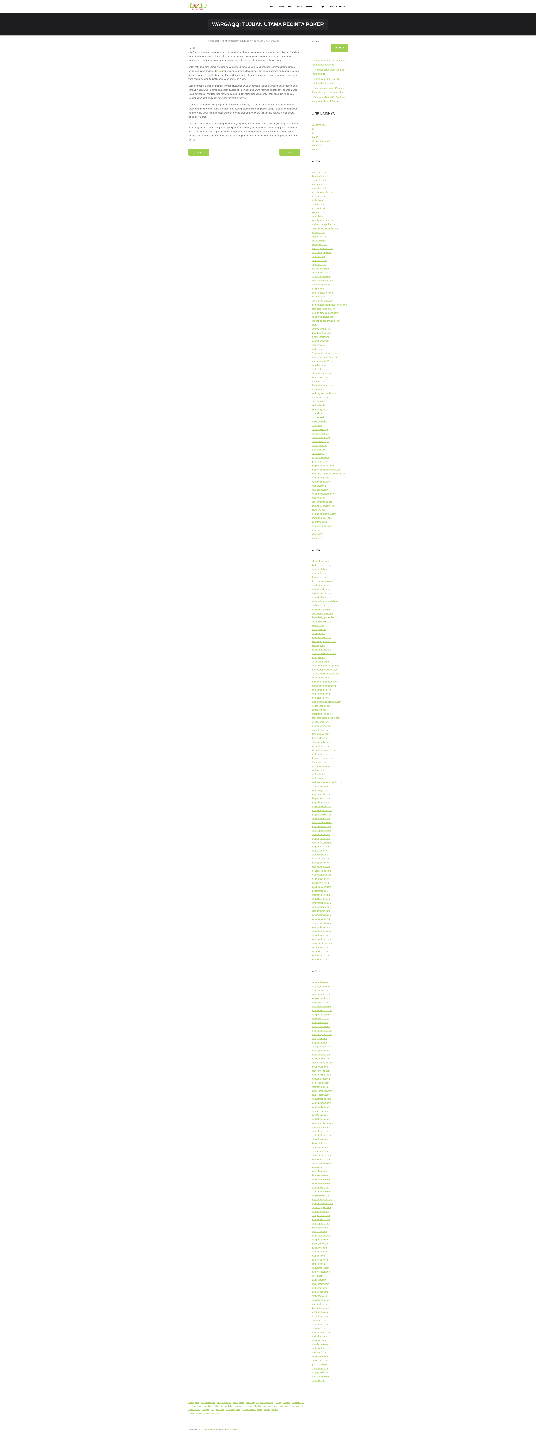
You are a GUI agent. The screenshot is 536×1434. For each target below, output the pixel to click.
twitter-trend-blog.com (322, 301)
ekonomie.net (318, 498)
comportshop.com (320, 478)
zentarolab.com (319, 1360)
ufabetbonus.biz (319, 522)
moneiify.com (318, 645)
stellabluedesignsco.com (324, 750)
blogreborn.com (319, 236)
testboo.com (318, 389)
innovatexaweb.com (321, 1006)
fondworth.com (319, 605)
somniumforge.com (321, 694)
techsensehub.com (321, 998)
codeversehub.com (321, 1191)
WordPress (232, 1429)
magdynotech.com (321, 1219)
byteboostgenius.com (322, 1203)
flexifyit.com (317, 1276)
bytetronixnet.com (320, 947)
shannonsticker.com (321, 593)
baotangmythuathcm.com (324, 686)
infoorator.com (319, 345)
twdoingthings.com (321, 746)
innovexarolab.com (321, 899)
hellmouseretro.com (321, 726)
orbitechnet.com (319, 1336)
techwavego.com (320, 1147)
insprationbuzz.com (321, 597)
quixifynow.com (319, 1248)
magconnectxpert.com (322, 1123)
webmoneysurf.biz (321, 409)
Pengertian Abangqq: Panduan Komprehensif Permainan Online (328, 90)
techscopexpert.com (321, 830)
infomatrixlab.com (320, 1187)
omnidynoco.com (320, 1344)
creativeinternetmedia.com (325, 228)
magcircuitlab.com (321, 1107)
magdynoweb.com (321, 1159)
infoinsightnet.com (321, 1051)
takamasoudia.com (321, 742)
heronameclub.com (321, 766)
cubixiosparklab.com (322, 1091)
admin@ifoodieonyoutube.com (236, 41)
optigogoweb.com (320, 1372)
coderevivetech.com (321, 923)
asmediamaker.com (321, 637)
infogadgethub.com (321, 986)
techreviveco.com (320, 1167)
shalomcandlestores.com (324, 653)
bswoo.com (317, 538)
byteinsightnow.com (321, 919)
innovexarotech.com (322, 931)
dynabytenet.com (320, 1175)
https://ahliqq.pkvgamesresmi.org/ (203, 1413)
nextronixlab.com (320, 1260)
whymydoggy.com (320, 561)
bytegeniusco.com (321, 863)
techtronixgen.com (321, 818)
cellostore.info (318, 633)
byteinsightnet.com (321, 1058)
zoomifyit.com (318, 1380)
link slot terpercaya (321, 141)
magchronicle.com (321, 794)
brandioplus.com (320, 1304)
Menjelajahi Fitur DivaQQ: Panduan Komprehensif (325, 81)
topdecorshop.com (321, 482)
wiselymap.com (319, 244)
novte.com (317, 349)
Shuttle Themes (208, 1429)
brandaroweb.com (320, 1376)
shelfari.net (317, 425)
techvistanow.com (320, 1083)
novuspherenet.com (321, 1332)
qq (220, 71)
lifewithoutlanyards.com (323, 365)
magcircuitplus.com (321, 939)
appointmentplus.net (322, 502)
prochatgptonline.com (322, 248)
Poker (260, 41)
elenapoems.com (320, 722)
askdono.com (318, 212)
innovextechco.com (321, 1099)
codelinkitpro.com (320, 990)
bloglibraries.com (320, 698)
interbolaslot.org (319, 569)
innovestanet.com (320, 1268)
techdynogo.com (320, 790)
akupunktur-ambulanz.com (325, 313)
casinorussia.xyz (320, 429)
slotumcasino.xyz (320, 433)
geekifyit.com (318, 657)
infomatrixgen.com (321, 895)
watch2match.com (320, 457)
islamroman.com (320, 272)
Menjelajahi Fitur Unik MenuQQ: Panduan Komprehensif (329, 62)
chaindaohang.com (321, 329)
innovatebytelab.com (322, 1034)
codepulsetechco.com (322, 1063)
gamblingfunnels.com (322, 192)
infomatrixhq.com (320, 1087)
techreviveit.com (320, 854)
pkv (190, 1406)
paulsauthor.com (320, 754)
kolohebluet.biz (319, 413)
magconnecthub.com (322, 1199)
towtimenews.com (320, 677)
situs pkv (300, 1402)
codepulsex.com (320, 1151)
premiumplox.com (320, 397)
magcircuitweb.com (321, 826)
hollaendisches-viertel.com (325, 357)
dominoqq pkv (252, 1402)
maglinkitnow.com (320, 802)
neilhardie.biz (318, 405)
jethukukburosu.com (322, 690)
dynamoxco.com (320, 1292)
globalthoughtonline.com (324, 641)
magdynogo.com (320, 959)
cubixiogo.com (319, 1328)
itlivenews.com (319, 510)
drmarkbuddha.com (321, 333)
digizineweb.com (320, 1067)
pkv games (274, 41)
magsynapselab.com (322, 814)
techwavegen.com (321, 879)
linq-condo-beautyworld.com (326, 321)
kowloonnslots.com (321, 285)
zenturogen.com (319, 1296)
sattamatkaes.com (320, 661)
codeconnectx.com (321, 1071)
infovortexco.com (320, 1139)
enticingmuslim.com (321, 714)
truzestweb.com (319, 1352)
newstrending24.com (322, 518)
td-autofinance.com (321, 276)
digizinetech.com (320, 891)
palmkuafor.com (319, 573)
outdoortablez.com (321, 774)
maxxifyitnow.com (320, 1244)
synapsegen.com (320, 1312)
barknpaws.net (319, 629)
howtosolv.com (319, 381)
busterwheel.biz (319, 421)
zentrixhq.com (318, 1264)
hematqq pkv (222, 1406)
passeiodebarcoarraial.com (325, 601)
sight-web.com (319, 264)
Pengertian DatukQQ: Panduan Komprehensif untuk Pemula (328, 99)
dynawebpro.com (320, 1308)
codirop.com (318, 204)
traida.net (316, 369)
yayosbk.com (318, 401)
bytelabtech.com (320, 1002)
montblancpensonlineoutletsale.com (329, 305)
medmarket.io (318, 770)
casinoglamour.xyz (321, 437)
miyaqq (267, 1409)
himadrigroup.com (320, 268)
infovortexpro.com (320, 935)
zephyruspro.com (320, 1251)
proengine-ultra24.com (323, 361)
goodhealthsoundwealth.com (326, 718)
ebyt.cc (315, 325)
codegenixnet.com (321, 911)
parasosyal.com (319, 710)
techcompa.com (319, 260)
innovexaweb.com (321, 1300)
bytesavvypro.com (320, 883)
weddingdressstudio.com (324, 393)
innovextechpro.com (322, 822)
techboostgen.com (321, 994)
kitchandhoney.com (321, 373)
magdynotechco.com (322, 1010)
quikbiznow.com (319, 1364)
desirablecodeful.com (322, 758)
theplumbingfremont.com (324, 514)
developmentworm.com (323, 506)
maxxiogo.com (319, 1280)
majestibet (257, 1409)
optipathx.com (318, 1256)
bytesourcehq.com (321, 1054)
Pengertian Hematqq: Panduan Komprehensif (328, 72)
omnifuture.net (319, 188)
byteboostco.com (320, 1115)
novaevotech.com (320, 1095)
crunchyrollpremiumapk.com (325, 665)
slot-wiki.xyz (318, 453)
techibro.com (318, 289)
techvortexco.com (320, 1018)
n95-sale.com (318, 232)
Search (315, 41)
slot (242, 1402)
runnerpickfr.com (320, 184)
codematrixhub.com (321, 867)
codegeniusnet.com (321, 1046)
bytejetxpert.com (320, 951)
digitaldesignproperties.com (325, 617)
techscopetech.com (321, 1155)
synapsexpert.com (321, 1356)
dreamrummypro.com (322, 581)
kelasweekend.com (321, 526)
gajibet (275, 1409)
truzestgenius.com (321, 1127)
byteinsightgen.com (321, 887)
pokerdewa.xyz (319, 449)
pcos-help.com (319, 196)
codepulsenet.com (321, 1215)
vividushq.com (319, 1320)
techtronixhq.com (320, 982)
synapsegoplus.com (321, 1207)
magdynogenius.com (322, 810)
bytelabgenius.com (321, 838)
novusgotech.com (320, 1284)
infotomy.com (318, 778)
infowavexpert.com (321, 858)
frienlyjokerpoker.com (322, 280)
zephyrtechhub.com (321, 1348)
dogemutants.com (320, 734)
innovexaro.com (319, 1231)
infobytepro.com (319, 1038)
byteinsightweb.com (321, 806)
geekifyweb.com (320, 1022)
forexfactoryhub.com (322, 252)
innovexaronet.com (321, 1079)
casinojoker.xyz (319, 445)
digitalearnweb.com (321, 565)
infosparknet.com (320, 1239)
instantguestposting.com (324, 494)
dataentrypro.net (320, 577)
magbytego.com (319, 1042)
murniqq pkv (209, 1406)
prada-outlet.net (319, 172)
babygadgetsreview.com (324, 309)
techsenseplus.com (321, 871)
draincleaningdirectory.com (325, 682)
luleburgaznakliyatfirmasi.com (326, 702)
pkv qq (315, 137)
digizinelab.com (319, 1143)
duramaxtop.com (320, 738)
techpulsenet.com (320, 1131)
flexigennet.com (319, 762)
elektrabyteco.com (321, 1119)
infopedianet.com (320, 1211)
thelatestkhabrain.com (322, 613)
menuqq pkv (193, 1402)
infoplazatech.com (321, 1026)
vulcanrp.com (318, 297)
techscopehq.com (320, 1223)
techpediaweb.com (321, 834)
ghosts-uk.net (318, 208)
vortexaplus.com (320, 1324)
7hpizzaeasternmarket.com (325, 353)
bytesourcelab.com (321, 1235)
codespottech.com (321, 786)
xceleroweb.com (320, 1368)
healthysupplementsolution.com (327, 782)
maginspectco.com (321, 955)
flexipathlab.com (320, 1316)
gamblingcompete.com (323, 220)
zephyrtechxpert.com (322, 1135)
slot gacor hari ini (236, 1406)
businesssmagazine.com (324, 224)
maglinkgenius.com (321, 1103)
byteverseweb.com (321, 1195)
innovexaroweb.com (322, 1163)
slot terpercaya (266, 1402)
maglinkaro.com (319, 1171)
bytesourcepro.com (321, 1179)
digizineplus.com (320, 1227)
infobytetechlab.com (321, 903)
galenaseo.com (319, 461)
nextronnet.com (319, 1288)
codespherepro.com (321, 907)
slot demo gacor (319, 125)
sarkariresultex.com (321, 621)
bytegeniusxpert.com (322, 1030)
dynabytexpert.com (321, 1272)
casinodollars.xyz (320, 441)
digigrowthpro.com (321, 176)
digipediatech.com (321, 798)
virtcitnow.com (319, 240)
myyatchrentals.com (321, 649)
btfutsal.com (317, 200)
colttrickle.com (319, 180)
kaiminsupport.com (321, 585)
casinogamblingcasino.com (325, 673)
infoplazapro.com (320, 851)
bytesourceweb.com (321, 915)
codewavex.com (320, 1111)
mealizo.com (318, 625)
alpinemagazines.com (322, 293)
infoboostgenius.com (322, 875)
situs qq (236, 1402)
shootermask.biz (320, 417)
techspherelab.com (321, 1183)
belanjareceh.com (320, 589)
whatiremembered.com (323, 317)
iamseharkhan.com (321, 609)
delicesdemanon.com (322, 385)
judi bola (286, 1402)
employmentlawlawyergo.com (326, 470)
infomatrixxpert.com (321, 1075)
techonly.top (317, 216)
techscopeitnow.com (322, 943)
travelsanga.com (320, 490)
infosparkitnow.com (321, 1014)
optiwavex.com (319, 1340)
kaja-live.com (318, 256)
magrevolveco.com (321, 927)
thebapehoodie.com (321, 706)
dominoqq (197, 1406)
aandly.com (317, 534)
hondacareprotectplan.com (325, 670)
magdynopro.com (320, 846)
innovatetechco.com (321, 842)
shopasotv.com (319, 486)
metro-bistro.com (320, 377)
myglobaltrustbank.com (323, 465)
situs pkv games (208, 1402)
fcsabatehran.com (320, 730)
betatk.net (316, 530)
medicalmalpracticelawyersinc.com (329, 473)
